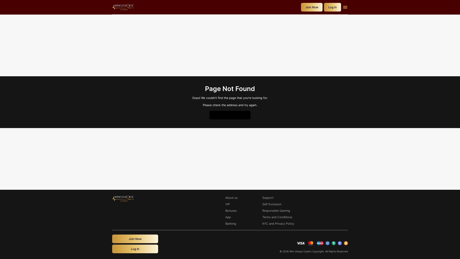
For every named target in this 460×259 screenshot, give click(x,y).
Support (267, 197)
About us (231, 197)
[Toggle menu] (345, 7)
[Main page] (123, 7)
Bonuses (231, 210)
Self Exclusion (271, 204)
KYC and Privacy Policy (278, 223)
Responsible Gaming (276, 210)
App (228, 217)
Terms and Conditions (277, 217)
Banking (230, 223)
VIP (227, 204)
